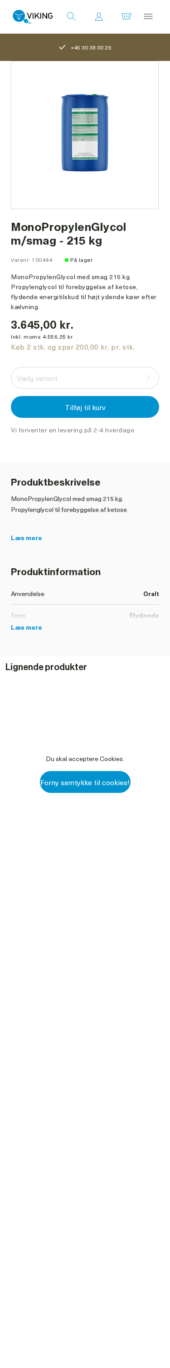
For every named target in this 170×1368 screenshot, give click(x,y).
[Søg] (71, 16)
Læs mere (26, 537)
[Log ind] (99, 17)
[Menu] (148, 16)
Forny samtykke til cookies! (85, 782)
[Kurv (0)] (126, 16)
